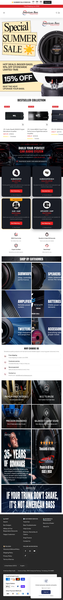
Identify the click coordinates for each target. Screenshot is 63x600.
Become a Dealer (48, 523)
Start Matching (15, 223)
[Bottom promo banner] (31, 499)
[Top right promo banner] (47, 456)
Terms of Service (8, 559)
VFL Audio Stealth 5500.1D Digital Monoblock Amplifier (13, 130)
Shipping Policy (8, 552)
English (22, 565)
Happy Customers (9, 534)
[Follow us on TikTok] (25, 555)
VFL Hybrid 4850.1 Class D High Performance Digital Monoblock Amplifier (37, 131)
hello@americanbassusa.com (24, 375)
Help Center (27, 528)
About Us (46, 526)
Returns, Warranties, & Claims (30, 533)
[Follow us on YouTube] (34, 551)
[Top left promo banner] (16, 456)
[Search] (56, 13)
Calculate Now (46, 191)
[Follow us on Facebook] (25, 551)
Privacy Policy (7, 556)
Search (5, 522)
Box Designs (7, 525)
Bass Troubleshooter (29, 525)
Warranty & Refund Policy (11, 549)
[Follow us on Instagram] (30, 551)
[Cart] (59, 13)
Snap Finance (27, 538)
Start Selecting (15, 191)
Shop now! (47, 2)
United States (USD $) (10, 565)
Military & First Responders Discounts (10, 530)
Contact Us (26, 541)
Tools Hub (26, 522)
